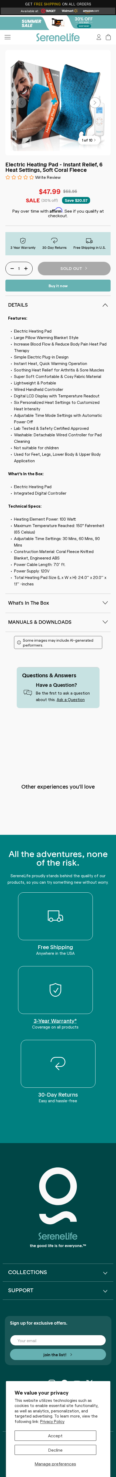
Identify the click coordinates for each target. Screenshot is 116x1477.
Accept (55, 1435)
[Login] (99, 37)
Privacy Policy (52, 1421)
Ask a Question (71, 699)
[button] (108, 37)
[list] (58, 102)
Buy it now (58, 285)
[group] (58, 22)
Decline (55, 1450)
